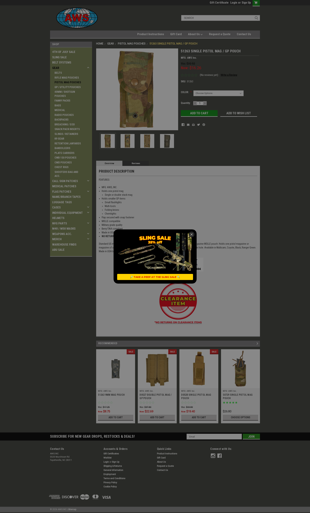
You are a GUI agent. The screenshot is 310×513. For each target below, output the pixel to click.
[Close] (191, 234)
